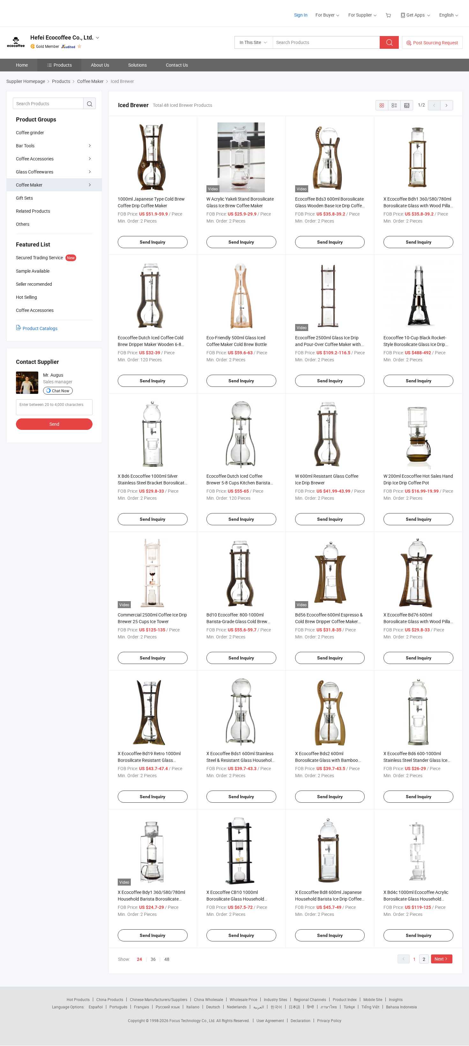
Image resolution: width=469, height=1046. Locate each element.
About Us (100, 65)
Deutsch (213, 1006)
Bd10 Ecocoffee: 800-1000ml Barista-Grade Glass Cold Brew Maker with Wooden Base (236, 621)
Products (63, 65)
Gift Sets (24, 198)
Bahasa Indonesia (401, 1006)
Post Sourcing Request (435, 43)
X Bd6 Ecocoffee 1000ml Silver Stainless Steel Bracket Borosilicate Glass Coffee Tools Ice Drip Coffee (152, 482)
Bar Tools (25, 146)
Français (141, 1006)
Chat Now (60, 390)
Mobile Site (372, 999)
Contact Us (177, 65)
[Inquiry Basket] (389, 15)
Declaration (300, 1020)
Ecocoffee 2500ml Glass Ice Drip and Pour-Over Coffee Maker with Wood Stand (328, 344)
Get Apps (416, 15)
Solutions (137, 65)
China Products (109, 999)
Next (439, 959)
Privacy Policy (329, 1020)
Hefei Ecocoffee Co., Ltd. (61, 37)
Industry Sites (275, 999)
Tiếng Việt (370, 1006)
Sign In (301, 15)
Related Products (33, 211)
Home (22, 65)
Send (54, 424)
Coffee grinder (30, 132)
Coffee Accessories (35, 159)
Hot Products (78, 999)
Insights (396, 999)
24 (139, 959)
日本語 (294, 1006)
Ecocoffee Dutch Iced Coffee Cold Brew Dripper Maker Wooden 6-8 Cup (150, 344)
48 (166, 959)
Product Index (345, 999)
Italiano (192, 1006)
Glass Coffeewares (34, 172)
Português (118, 1006)
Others (22, 224)
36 (153, 959)
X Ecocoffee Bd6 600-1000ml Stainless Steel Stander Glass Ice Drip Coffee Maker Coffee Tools (415, 760)
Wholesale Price (243, 999)
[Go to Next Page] (447, 105)
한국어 (276, 1006)
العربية (258, 1006)
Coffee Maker (29, 185)
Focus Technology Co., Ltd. (192, 1020)
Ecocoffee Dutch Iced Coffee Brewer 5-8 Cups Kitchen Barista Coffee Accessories (238, 482)
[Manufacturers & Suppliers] (47, 12)
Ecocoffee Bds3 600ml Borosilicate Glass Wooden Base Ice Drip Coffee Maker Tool (329, 205)
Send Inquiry (152, 242)
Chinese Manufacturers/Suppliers (158, 999)
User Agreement (270, 1020)
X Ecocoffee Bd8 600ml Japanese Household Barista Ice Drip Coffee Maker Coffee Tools (328, 899)
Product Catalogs (40, 328)
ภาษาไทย (329, 1006)
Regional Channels (310, 999)
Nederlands (237, 1006)
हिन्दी (310, 1006)
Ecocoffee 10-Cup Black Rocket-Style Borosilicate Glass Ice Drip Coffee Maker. (414, 344)
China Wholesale (208, 999)
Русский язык (168, 1006)
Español (96, 1006)
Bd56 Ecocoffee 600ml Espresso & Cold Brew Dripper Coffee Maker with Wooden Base (329, 621)
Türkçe (349, 1006)
